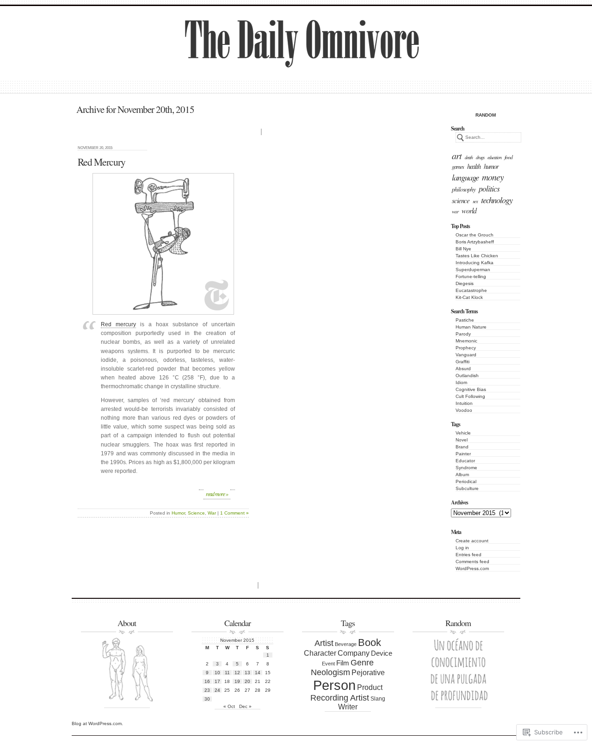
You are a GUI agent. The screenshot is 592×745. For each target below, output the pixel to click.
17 (217, 681)
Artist (323, 643)
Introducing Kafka (474, 262)
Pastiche (465, 320)
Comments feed (472, 561)
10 (217, 672)
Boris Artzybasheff (475, 241)
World (469, 210)
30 (207, 699)
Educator (465, 460)
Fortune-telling (471, 276)
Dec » (245, 706)
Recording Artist (339, 697)
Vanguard (466, 354)
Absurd (463, 368)
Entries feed (468, 554)
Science (460, 200)
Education (494, 157)
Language (465, 177)
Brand (462, 446)
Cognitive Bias (471, 389)
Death (469, 157)
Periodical (466, 481)
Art (457, 155)
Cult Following (470, 396)
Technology (496, 199)
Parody (463, 333)
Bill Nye (463, 248)
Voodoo (464, 410)
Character (320, 653)
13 (247, 672)
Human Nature (471, 326)
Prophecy (466, 347)
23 (207, 690)
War (455, 211)
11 (227, 672)
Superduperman (473, 269)
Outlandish (467, 375)
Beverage (346, 644)
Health (474, 166)
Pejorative (368, 673)
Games (458, 166)
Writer (348, 707)
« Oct (229, 706)
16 (207, 681)
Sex (475, 201)
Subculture (467, 488)
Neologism (330, 672)
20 (247, 681)
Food (508, 157)
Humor (491, 166)
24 (217, 690)
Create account (472, 540)
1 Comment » (234, 512)
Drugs (480, 157)
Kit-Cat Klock (469, 297)
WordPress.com (472, 568)
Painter (463, 453)
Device (381, 653)
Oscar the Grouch (474, 234)
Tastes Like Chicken (477, 255)
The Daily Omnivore (265, 53)
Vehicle (463, 432)
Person (334, 685)
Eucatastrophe (471, 290)
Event (328, 663)
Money (493, 177)
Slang (377, 698)
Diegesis (465, 283)
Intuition (464, 403)
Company (354, 653)
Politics (489, 188)
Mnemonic (466, 340)
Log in (462, 547)
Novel (462, 439)
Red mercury (118, 324)
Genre (362, 662)
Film (342, 663)
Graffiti (462, 361)
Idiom (461, 382)
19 (237, 681)
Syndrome (466, 467)
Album (462, 474)
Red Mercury (101, 161)
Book (369, 642)
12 (237, 672)
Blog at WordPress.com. (97, 723)
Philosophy (463, 189)
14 (257, 672)
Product (369, 687)
